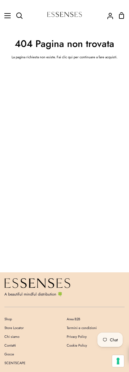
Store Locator (14, 327)
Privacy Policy (77, 336)
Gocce (9, 354)
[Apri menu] (5, 15)
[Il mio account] (107, 15)
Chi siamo (11, 336)
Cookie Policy (77, 345)
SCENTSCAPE (14, 362)
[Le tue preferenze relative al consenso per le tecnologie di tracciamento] (118, 361)
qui (70, 57)
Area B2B (73, 319)
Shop (8, 319)
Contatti (10, 345)
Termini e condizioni (82, 327)
